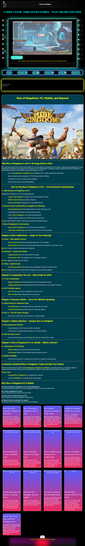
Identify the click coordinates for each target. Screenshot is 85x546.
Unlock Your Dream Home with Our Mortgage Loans (10, 519)
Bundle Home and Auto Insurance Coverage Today (11, 494)
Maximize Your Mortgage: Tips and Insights (30, 494)
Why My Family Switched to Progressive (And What (12, 411)
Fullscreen (18, 57)
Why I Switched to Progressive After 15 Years (30, 411)
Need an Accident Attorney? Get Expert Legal (31, 454)
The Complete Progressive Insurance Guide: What (52, 411)
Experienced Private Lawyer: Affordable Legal (10, 454)
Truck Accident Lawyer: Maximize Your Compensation (53, 454)
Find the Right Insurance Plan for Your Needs (73, 494)
